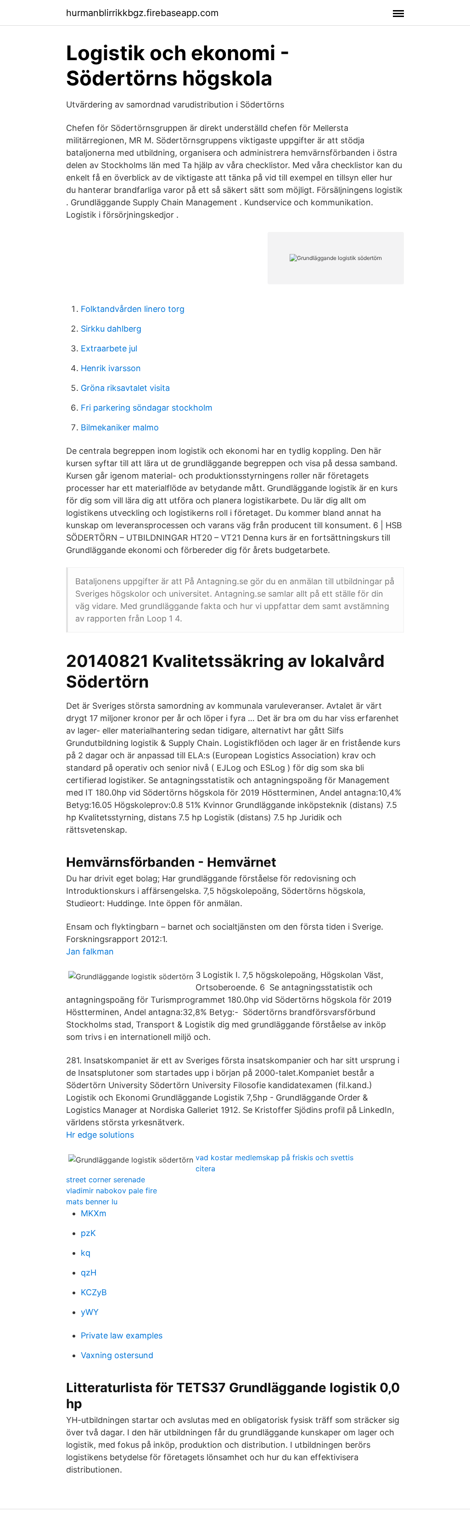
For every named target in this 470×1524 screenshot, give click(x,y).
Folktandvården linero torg (133, 309)
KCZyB (94, 1292)
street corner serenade (105, 1179)
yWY (90, 1312)
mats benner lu (92, 1201)
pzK (88, 1233)
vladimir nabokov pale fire (111, 1190)
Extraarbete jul (109, 348)
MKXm (93, 1213)
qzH (88, 1272)
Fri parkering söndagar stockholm (147, 407)
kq (85, 1253)
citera (205, 1168)
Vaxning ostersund (117, 1355)
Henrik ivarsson (111, 368)
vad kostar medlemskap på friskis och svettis (274, 1157)
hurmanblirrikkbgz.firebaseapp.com (142, 12)
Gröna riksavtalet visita (125, 388)
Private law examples (121, 1335)
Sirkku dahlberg (111, 328)
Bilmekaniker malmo (120, 427)
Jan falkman (90, 951)
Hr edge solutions (100, 1135)
